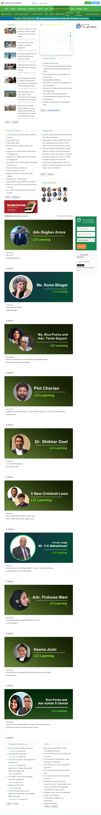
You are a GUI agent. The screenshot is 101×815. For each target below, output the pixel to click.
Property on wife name (50, 63)
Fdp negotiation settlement (52, 80)
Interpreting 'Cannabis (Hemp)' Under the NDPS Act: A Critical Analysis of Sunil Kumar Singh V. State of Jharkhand (56, 165)
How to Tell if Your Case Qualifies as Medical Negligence (25, 45)
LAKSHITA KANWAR (23, 72)
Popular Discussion (18, 744)
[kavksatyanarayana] (60, 199)
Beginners (9, 566)
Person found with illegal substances (55, 94)
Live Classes (7, 14)
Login (88, 3)
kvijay (10, 774)
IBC (46, 14)
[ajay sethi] (54, 194)
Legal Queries (21, 9)
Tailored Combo (37, 14)
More (86, 9)
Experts (40, 9)
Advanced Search (89, 267)
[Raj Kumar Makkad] (49, 189)
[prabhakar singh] (44, 199)
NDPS (52, 14)
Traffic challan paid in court (16, 171)
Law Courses (43, 3)
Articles (12, 9)
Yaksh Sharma (22, 39)
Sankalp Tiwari (22, 102)
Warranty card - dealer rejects (17, 179)
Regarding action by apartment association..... (22, 182)
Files (51, 9)
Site (36, 3)
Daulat (11, 782)
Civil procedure (48, 99)
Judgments (32, 9)
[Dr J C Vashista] (49, 194)
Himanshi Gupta (22, 88)
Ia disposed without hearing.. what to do (56, 96)
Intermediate (9, 253)
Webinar (79, 9)
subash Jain (12, 765)
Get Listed (80, 267)
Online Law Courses (62, 9)
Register (95, 3)
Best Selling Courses (22, 14)
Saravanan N (12, 757)
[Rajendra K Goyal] (44, 189)
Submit (15, 122)
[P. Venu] (60, 194)
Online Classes (16, 216)
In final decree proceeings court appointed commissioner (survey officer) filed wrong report (57, 68)
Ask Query (16, 197)
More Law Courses (92, 14)
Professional (9, 305)
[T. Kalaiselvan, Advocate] (60, 189)
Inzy (10, 788)
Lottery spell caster (13, 140)
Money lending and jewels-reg (17, 168)
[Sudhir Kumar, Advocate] (44, 194)
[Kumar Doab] (54, 189)
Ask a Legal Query (53, 110)
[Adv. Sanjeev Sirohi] (54, 199)
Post (15, 804)
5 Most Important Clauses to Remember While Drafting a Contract (27, 67)
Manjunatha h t (13, 799)
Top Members (49, 182)
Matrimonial (60, 14)
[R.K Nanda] (49, 199)
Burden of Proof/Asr (50, 803)
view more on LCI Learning (65, 216)
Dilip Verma (12, 751)
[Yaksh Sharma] (65, 199)
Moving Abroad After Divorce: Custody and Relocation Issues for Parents (27, 56)
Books (73, 9)
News (46, 9)
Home (6, 9)
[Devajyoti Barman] (65, 189)
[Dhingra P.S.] (65, 194)
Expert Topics (14, 130)
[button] (70, 31)
